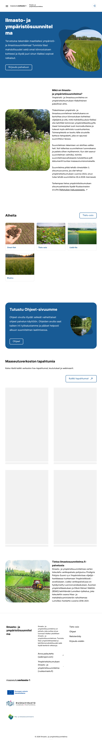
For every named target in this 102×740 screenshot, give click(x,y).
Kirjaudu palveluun (18, 67)
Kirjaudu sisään (76, 641)
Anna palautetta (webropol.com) (46, 655)
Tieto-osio (88, 215)
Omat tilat (11, 247)
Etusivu (10, 278)
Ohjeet (16, 341)
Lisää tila (73, 247)
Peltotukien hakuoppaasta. (72, 189)
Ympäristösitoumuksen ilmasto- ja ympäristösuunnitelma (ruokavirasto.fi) (49, 666)
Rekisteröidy (75, 636)
